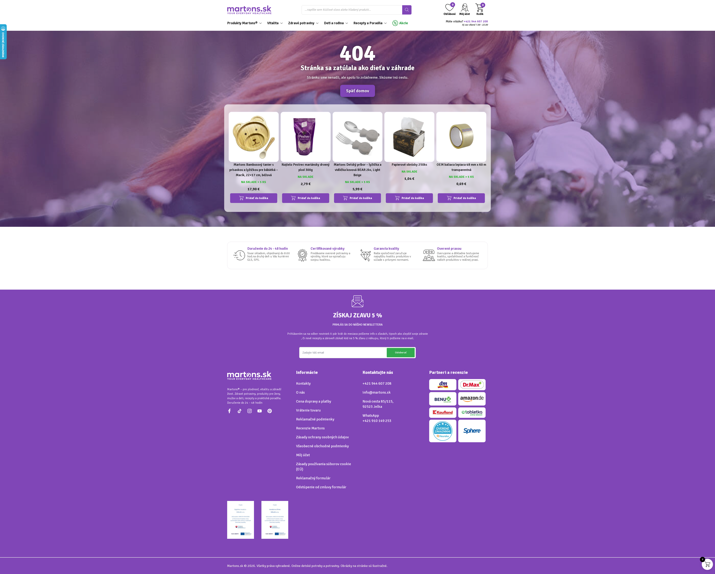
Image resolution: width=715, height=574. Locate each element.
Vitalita (273, 23)
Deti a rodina (334, 23)
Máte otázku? (467, 23)
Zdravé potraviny (301, 23)
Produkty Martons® (242, 23)
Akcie (403, 23)
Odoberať (400, 352)
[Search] (406, 10)
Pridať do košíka (257, 198)
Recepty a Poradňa (367, 23)
